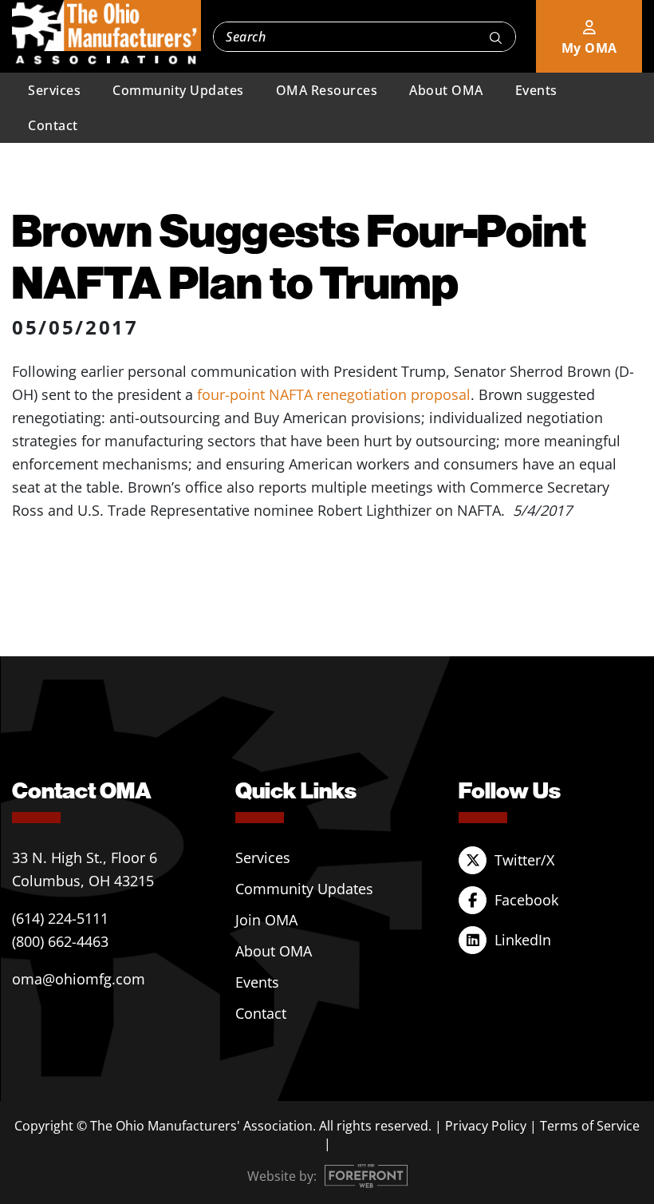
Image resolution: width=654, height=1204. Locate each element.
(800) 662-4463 (60, 941)
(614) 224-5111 (60, 918)
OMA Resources (327, 90)
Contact (53, 125)
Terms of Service (590, 1126)
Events (536, 90)
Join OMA (266, 919)
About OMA (446, 90)
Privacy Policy (485, 1126)
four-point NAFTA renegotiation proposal (334, 394)
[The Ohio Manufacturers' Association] (106, 32)
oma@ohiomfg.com (78, 978)
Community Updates (178, 90)
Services (54, 90)
